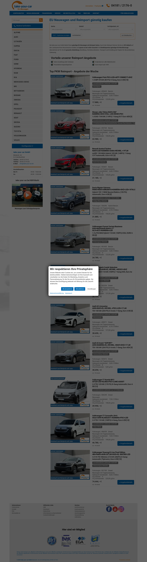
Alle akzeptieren (67, 289)
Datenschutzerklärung (57, 293)
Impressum (68, 293)
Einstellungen (92, 289)
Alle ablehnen (80, 289)
